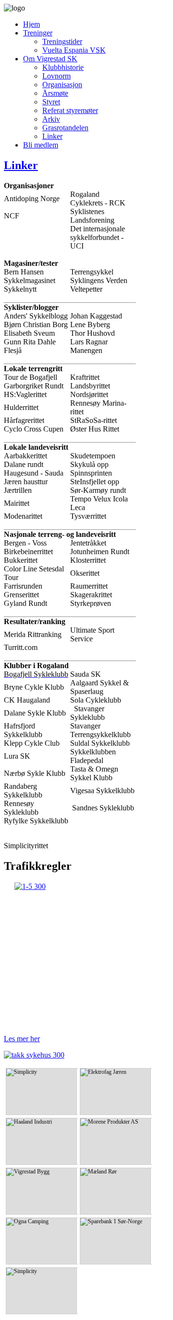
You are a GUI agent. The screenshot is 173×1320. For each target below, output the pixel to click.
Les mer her (22, 1039)
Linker (21, 165)
